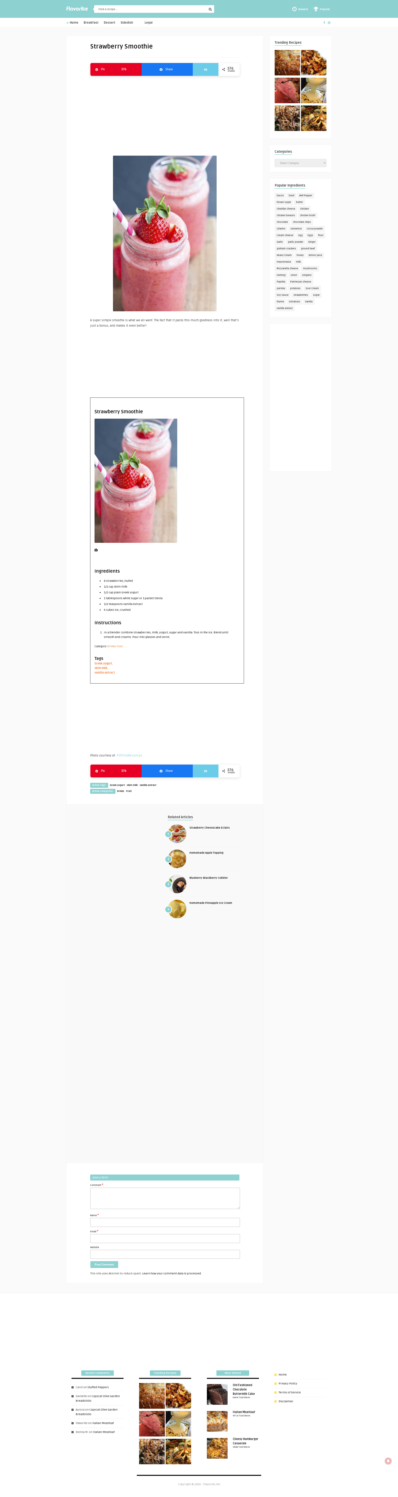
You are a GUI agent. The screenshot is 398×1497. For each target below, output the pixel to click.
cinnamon (296, 228)
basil (291, 195)
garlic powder (295, 242)
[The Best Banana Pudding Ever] (313, 91)
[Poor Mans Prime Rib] (287, 91)
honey (300, 255)
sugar (316, 295)
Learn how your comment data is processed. (171, 1273)
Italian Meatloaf (103, 1423)
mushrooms (310, 268)
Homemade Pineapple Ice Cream (210, 903)
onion (294, 275)
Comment (96, 1185)
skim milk (101, 668)
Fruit (119, 646)
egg (300, 235)
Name (94, 1215)
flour (320, 235)
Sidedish (127, 22)
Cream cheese (285, 235)
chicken (304, 208)
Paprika (281, 281)
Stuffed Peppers (98, 1387)
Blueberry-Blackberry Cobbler (208, 878)
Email (94, 1231)
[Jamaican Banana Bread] (287, 63)
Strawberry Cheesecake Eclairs (209, 827)
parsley (281, 288)
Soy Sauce (283, 295)
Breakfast (91, 22)
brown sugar (284, 202)
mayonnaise (284, 261)
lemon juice (315, 255)
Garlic (280, 242)
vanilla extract (105, 672)
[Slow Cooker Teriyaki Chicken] (313, 63)
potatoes (295, 288)
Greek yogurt (103, 663)
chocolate (282, 222)
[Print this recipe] (96, 550)
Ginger (311, 242)
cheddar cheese (286, 208)
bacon (280, 195)
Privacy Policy (288, 1383)
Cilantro (281, 228)
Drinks (111, 646)
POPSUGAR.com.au (129, 755)
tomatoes (294, 301)
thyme (280, 301)
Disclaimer (286, 1401)
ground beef (308, 248)
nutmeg (281, 275)
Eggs (310, 235)
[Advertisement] (164, 114)
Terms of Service (290, 1392)
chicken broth (307, 215)
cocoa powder (315, 228)
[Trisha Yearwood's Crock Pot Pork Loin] (287, 118)
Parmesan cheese (300, 281)
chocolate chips (302, 222)
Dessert (109, 22)
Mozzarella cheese (287, 268)
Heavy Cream (284, 255)
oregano (307, 275)
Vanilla (309, 301)
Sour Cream (312, 288)
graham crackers (286, 248)
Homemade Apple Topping (206, 853)
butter (299, 202)
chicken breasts (286, 215)
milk (298, 261)
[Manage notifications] (388, 1461)
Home (73, 22)
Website (94, 1247)
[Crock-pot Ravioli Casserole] (313, 118)
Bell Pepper (305, 195)
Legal (149, 22)
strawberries (301, 295)
